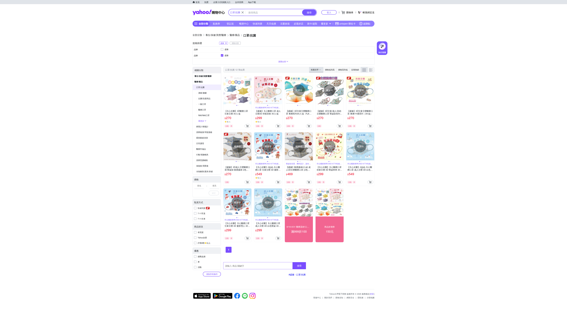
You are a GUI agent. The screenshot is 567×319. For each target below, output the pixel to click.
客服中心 (317, 297)
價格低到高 (330, 69)
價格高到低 (343, 69)
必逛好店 (298, 23)
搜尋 (299, 265)
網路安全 (350, 297)
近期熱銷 (355, 69)
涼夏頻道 (285, 23)
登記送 (230, 23)
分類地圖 (370, 297)
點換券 (216, 23)
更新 (372, 293)
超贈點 (366, 23)
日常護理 (200, 143)
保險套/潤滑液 (202, 165)
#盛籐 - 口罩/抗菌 (297, 274)
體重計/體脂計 (202, 126)
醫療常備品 (201, 149)
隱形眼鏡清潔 (202, 137)
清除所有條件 (212, 274)
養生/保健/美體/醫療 (203, 76)
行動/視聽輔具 (202, 154)
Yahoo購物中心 (209, 12)
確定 (214, 193)
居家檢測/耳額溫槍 (204, 132)
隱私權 (360, 297)
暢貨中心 (244, 23)
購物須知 (339, 297)
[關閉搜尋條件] (242, 12)
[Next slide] (249, 90)
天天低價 (271, 23)
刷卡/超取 (312, 23)
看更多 (324, 23)
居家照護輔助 (202, 160)
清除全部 (235, 43)
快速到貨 (257, 23)
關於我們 (328, 297)
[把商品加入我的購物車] (247, 126)
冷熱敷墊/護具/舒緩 (204, 171)
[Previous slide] (225, 90)
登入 (329, 12)
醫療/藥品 (198, 81)
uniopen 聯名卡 (347, 23)
